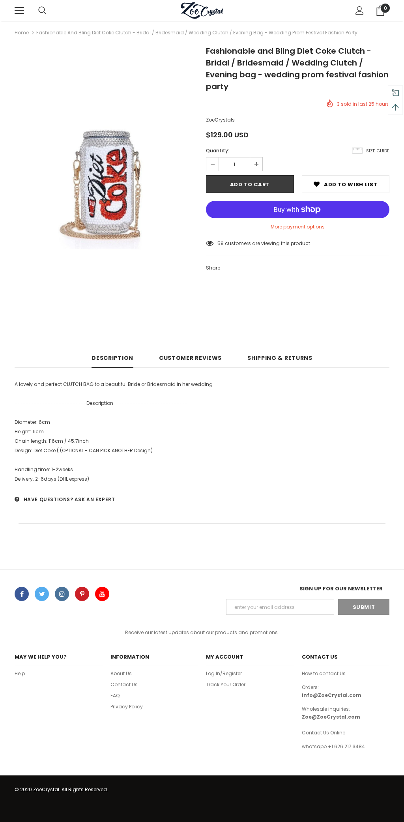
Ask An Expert (95, 499)
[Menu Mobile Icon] (19, 10)
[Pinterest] (82, 594)
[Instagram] (62, 594)
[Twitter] (42, 594)
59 (220, 243)
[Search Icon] (42, 11)
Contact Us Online (323, 732)
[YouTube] (102, 594)
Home (22, 32)
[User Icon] (359, 10)
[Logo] (202, 10)
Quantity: (217, 150)
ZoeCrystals (220, 119)
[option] (106, 185)
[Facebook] (22, 594)
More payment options (298, 226)
